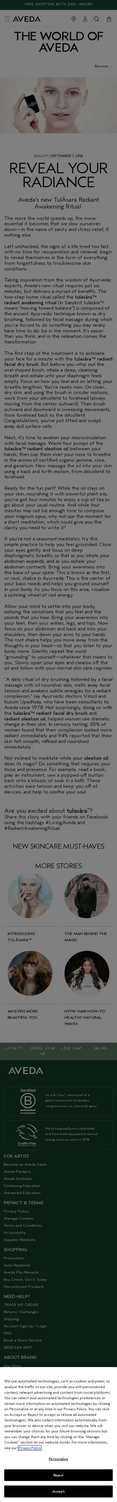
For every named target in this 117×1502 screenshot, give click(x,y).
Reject (58, 1475)
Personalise (58, 1459)
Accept (58, 1491)
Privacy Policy (29, 1448)
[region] (58, 1434)
